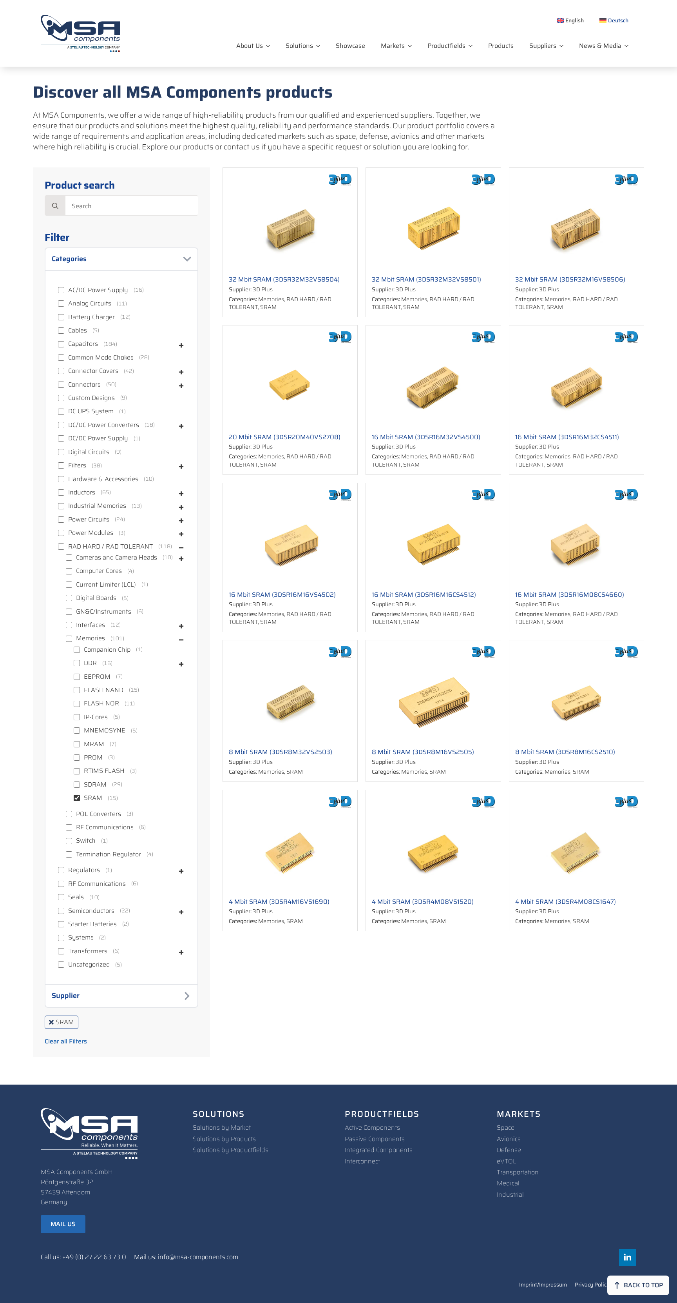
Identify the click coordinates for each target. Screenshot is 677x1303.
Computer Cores (99, 571)
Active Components (372, 1127)
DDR (90, 663)
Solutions (299, 46)
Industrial (510, 1194)
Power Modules (90, 533)
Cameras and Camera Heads (116, 557)
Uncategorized (89, 964)
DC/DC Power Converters (103, 425)
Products (501, 46)
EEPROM (97, 676)
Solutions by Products (224, 1139)
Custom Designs (91, 398)
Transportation (518, 1172)
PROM (93, 757)
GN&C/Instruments (103, 611)
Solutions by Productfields (230, 1150)
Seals (76, 897)
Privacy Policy (592, 1285)
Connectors (84, 384)
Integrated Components (379, 1150)
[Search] (55, 206)
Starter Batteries (92, 924)
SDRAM (95, 784)
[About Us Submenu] (270, 46)
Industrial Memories (97, 506)
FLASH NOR (101, 703)
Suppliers (542, 46)
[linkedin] (627, 1257)
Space (505, 1127)
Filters (77, 465)
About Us (249, 46)
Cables (77, 330)
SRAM (93, 798)
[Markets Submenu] (412, 46)
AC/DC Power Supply (98, 290)
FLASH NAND (103, 690)
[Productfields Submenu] (472, 46)
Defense (509, 1150)
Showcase (350, 46)
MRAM (94, 744)
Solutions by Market (222, 1127)
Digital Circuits (88, 452)
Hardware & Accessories (103, 479)
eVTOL (506, 1161)
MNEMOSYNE (104, 730)
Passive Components (375, 1139)
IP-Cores (96, 717)
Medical (508, 1183)
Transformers (87, 951)
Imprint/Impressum (543, 1285)
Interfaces (90, 625)
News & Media (600, 46)
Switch (86, 840)
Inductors (81, 492)
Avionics (509, 1139)
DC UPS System (91, 411)
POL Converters (98, 814)
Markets (393, 46)
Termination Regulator (108, 854)
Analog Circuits (89, 303)
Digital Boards (96, 598)
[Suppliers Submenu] (563, 46)
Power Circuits (88, 519)
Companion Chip (107, 649)
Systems (81, 937)
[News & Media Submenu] (628, 46)
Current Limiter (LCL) (106, 584)
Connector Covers (93, 371)
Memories (90, 638)
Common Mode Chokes (101, 357)
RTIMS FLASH (104, 771)
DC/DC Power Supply (98, 438)
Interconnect (362, 1161)
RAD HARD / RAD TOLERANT (110, 546)
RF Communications (105, 827)
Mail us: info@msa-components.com (186, 1257)
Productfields (446, 46)
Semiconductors (91, 911)
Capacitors (83, 344)
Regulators (84, 870)
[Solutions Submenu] (320, 46)
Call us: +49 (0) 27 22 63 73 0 (83, 1257)
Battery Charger (91, 317)
